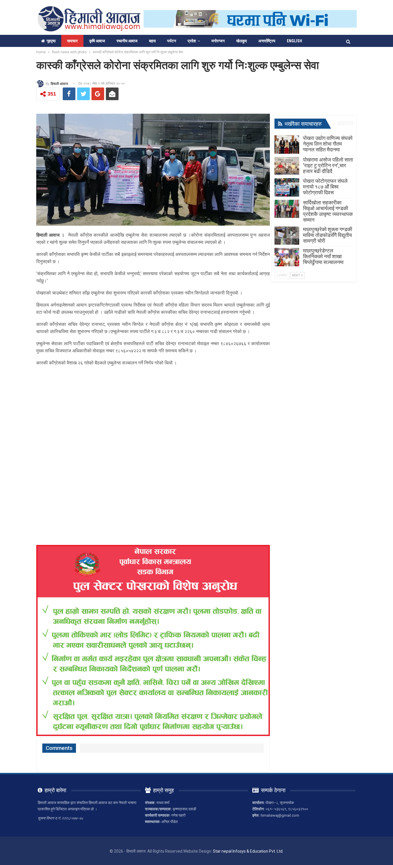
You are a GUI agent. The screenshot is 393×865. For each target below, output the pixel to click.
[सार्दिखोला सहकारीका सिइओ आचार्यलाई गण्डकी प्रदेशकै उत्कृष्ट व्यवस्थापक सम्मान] (286, 209)
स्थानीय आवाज (127, 41)
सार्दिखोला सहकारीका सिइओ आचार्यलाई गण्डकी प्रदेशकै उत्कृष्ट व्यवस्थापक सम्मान (328, 211)
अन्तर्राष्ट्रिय (266, 41)
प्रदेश (192, 41)
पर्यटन (171, 41)
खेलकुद (241, 41)
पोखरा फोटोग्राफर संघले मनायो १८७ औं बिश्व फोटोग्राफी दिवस (325, 186)
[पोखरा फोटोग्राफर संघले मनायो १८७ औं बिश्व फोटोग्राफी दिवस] (286, 187)
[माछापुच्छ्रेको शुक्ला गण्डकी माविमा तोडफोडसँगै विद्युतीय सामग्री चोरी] (286, 236)
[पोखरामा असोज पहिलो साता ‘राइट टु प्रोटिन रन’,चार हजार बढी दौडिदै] (286, 166)
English (294, 41)
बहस (152, 41)
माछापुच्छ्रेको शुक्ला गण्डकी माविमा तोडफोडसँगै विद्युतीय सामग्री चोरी (327, 235)
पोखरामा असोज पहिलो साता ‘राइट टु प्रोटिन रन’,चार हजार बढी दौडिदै (328, 165)
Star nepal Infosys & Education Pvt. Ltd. (248, 851)
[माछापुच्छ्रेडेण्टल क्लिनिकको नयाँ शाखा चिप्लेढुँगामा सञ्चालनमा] (286, 257)
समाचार (72, 41)
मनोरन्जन (218, 41)
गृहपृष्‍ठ (51, 41)
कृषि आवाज (97, 41)
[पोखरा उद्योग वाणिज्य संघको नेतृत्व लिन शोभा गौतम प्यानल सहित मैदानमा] (286, 144)
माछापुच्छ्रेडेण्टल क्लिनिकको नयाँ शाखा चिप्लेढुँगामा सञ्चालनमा (323, 256)
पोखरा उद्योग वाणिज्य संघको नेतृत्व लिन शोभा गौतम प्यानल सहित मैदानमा (327, 144)
